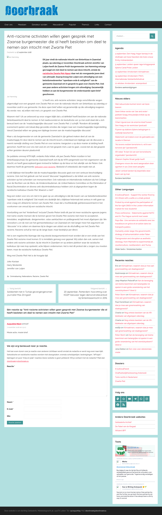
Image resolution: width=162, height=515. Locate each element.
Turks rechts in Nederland (126, 377)
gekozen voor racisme (45, 167)
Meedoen (22, 24)
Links (97, 24)
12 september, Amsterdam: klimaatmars (132, 72)
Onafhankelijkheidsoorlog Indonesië (130, 373)
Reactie (11, 366)
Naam (10, 402)
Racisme (36, 276)
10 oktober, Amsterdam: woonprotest (131, 83)
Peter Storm (120, 294)
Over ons (8, 24)
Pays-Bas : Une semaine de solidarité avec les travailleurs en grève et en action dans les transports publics (135, 223)
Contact (108, 24)
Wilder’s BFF (120, 430)
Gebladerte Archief (123, 422)
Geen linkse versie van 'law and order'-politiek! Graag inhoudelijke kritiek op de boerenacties (132, 114)
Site (8, 416)
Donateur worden (39, 24)
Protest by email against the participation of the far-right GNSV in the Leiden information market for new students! (134, 205)
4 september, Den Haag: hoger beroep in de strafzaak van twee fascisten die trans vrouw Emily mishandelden (134, 57)
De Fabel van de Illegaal (125, 426)
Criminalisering (15, 276)
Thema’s (85, 24)
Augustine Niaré (14, 324)
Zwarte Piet (44, 276)
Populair (72, 24)
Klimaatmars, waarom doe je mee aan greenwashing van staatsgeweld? (133, 305)
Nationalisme (27, 276)
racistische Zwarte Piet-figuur (57, 73)
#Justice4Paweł (122, 369)
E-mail (10, 409)
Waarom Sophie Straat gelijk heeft (130, 159)
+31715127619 (75, 511)
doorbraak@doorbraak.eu (18, 361)
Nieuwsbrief (58, 24)
